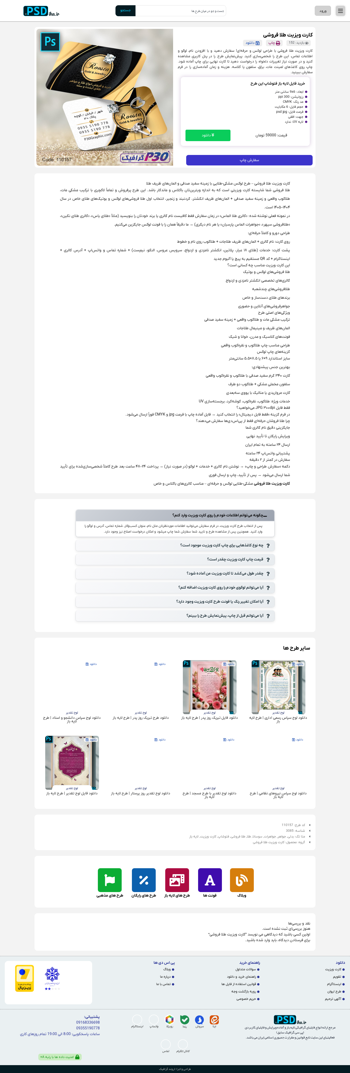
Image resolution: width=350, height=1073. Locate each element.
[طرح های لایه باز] (177, 880)
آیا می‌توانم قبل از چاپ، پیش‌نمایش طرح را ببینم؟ (224, 615)
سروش (199, 1026)
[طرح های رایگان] (144, 880)
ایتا (214, 1026)
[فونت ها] (210, 880)
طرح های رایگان (143, 895)
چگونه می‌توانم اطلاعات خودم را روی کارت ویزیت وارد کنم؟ (217, 515)
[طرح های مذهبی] (110, 880)
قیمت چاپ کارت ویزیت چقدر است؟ (235, 559)
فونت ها (210, 895)
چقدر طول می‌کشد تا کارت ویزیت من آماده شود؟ (225, 573)
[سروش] (199, 1019)
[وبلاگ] (242, 880)
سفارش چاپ (249, 160)
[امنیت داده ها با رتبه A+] (77, 1057)
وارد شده (263, 940)
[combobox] (180, 10)
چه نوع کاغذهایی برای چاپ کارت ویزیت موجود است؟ (221, 545)
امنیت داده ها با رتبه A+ (57, 1057)
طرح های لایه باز (177, 895)
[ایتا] (214, 1019)
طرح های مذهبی (109, 895)
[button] (340, 11)
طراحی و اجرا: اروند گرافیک (175, 1069)
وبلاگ (241, 895)
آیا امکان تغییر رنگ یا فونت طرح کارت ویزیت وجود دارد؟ (219, 601)
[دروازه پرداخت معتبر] (21, 978)
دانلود (207, 135)
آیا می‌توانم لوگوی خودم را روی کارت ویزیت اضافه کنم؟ (220, 587)
